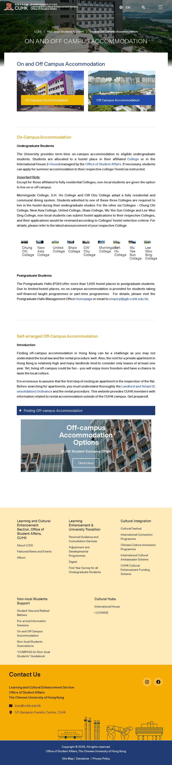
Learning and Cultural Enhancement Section (41, 687)
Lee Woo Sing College (151, 253)
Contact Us (24, 674)
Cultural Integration (136, 521)
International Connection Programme (137, 537)
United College (59, 249)
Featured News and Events (34, 551)
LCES (38, 31)
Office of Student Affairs (103, 164)
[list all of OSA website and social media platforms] (158, 682)
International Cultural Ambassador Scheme (134, 557)
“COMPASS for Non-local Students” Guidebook (33, 654)
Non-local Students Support (65, 31)
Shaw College (74, 249)
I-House (53, 164)
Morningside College (109, 249)
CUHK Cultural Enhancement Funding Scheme (135, 570)
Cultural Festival (131, 528)
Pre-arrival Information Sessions (31, 623)
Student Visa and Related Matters (33, 613)
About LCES (25, 545)
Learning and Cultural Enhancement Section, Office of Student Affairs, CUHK (34, 529)
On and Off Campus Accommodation (30, 633)
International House (107, 606)
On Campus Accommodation (46, 100)
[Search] (143, 7)
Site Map (67, 758)
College (133, 159)
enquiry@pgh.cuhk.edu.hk (128, 299)
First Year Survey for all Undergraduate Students (85, 570)
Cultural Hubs (105, 599)
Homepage (84, 299)
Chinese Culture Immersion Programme (138, 547)
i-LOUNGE (101, 612)
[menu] (160, 7)
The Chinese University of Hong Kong (36, 697)
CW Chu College (89, 251)
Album (21, 557)
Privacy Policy (101, 758)
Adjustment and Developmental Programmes (79, 551)
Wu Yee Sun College (136, 253)
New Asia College (43, 251)
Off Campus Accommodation (118, 100)
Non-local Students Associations (29, 644)
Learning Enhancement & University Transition (84, 525)
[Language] (121, 7)
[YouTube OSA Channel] (147, 682)
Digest (73, 562)
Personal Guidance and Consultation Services (83, 539)
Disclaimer (82, 758)
